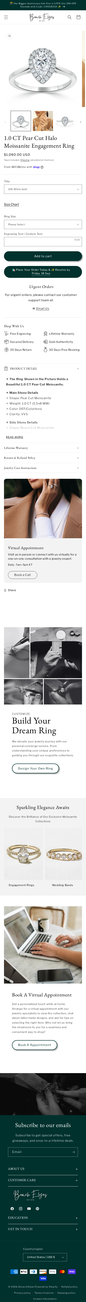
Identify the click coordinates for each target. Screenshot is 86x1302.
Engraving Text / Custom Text (23, 233)
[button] (6, 17)
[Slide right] (80, 122)
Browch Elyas (26, 1286)
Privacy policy (22, 1292)
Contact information (44, 1298)
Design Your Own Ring (35, 768)
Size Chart (11, 204)
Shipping (25, 160)
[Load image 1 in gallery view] (21, 121)
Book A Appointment (34, 1045)
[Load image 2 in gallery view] (43, 121)
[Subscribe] (73, 1152)
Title (7, 181)
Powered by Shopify (46, 1286)
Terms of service (44, 1292)
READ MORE (14, 437)
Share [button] (12, 590)
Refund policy (69, 1286)
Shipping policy (66, 1292)
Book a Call (22, 575)
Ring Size (10, 216)
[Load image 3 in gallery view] (65, 121)
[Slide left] (5, 122)
